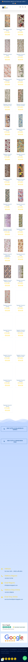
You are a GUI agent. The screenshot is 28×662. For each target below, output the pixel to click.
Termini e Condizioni (5, 653)
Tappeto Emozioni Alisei (7, 54)
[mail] (12, 659)
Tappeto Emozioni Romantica (7, 355)
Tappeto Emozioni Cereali (7, 129)
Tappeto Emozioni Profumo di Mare (20, 330)
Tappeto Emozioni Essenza (7, 179)
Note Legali (24, 651)
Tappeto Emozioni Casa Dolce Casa (7, 104)
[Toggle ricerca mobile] (22, 7)
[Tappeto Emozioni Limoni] (20, 215)
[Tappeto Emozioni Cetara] (20, 115)
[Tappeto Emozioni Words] (7, 391)
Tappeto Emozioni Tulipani (20, 380)
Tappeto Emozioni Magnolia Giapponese (7, 255)
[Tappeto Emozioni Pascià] (20, 291)
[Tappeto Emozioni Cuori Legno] (7, 140)
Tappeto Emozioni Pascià (20, 305)
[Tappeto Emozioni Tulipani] (20, 366)
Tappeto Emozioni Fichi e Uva (20, 179)
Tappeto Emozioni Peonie (7, 330)
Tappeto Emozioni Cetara (20, 129)
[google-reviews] (14, 634)
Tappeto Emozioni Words (7, 405)
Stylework (8, 651)
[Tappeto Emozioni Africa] (7, 15)
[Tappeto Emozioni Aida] (20, 15)
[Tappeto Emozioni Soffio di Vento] (20, 341)
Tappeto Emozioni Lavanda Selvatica (7, 229)
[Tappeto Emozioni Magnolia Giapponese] (7, 240)
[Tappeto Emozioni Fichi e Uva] (20, 165)
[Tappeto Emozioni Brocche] (20, 65)
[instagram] (6, 659)
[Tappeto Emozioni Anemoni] (20, 40)
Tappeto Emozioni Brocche (20, 79)
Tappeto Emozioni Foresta (7, 204)
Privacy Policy (13, 651)
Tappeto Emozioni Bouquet (7, 79)
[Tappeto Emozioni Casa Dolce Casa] (7, 90)
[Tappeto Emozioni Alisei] (7, 40)
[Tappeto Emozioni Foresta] (7, 190)
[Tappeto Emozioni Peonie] (7, 316)
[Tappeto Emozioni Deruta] (20, 140)
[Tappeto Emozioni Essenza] (7, 165)
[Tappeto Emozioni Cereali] (7, 115)
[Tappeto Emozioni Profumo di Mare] (20, 316)
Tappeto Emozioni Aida (20, 29)
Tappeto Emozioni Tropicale (7, 380)
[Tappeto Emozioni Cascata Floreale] (20, 90)
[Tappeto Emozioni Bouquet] (7, 65)
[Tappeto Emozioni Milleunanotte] (7, 266)
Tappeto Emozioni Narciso (20, 280)
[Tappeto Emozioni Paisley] (7, 291)
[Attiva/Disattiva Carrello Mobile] (20, 7)
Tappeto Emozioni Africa (7, 29)
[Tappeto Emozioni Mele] (20, 240)
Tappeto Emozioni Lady (20, 204)
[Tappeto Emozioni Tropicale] (7, 366)
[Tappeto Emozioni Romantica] (7, 341)
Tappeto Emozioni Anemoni (20, 54)
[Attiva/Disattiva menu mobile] (25, 7)
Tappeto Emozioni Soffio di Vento (20, 355)
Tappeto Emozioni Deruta (20, 154)
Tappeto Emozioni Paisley (7, 305)
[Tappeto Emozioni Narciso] (20, 266)
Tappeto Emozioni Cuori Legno (7, 154)
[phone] (15, 659)
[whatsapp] (9, 659)
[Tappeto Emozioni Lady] (20, 190)
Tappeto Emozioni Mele (20, 254)
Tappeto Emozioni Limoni (20, 229)
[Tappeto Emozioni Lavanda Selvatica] (7, 215)
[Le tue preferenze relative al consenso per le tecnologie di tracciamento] (2, 659)
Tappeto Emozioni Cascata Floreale (20, 104)
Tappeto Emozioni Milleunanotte (7, 280)
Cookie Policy (19, 651)
